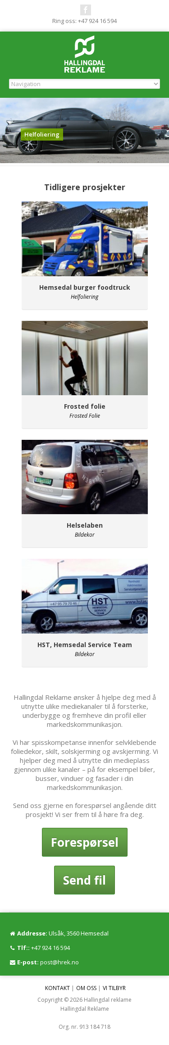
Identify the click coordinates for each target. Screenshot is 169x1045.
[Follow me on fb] (85, 10)
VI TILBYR (114, 988)
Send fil (84, 880)
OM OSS (86, 988)
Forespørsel (85, 842)
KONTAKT (57, 988)
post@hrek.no (59, 962)
